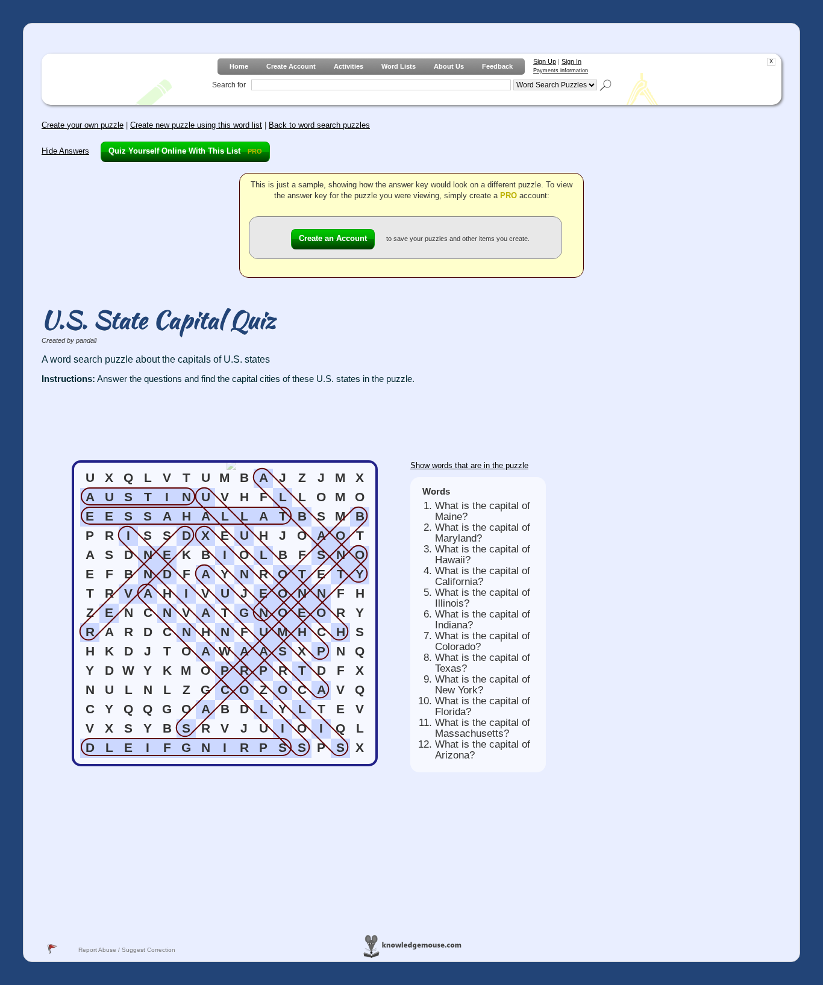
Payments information (560, 70)
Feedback (497, 66)
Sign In (571, 61)
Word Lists (398, 66)
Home (239, 66)
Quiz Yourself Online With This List (185, 150)
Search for (229, 85)
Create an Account (333, 238)
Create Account (291, 66)
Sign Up (544, 61)
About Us (449, 66)
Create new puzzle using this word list (196, 125)
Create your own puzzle (83, 125)
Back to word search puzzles (319, 125)
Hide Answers (65, 150)
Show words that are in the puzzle (469, 465)
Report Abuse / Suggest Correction (126, 949)
